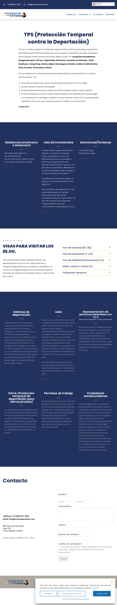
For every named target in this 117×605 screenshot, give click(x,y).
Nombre (63, 494)
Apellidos (79, 502)
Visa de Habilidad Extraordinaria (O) (83, 260)
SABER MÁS (46, 212)
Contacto (98, 14)
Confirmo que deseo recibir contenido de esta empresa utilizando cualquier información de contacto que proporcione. (85, 549)
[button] (86, 248)
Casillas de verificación (70, 544)
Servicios (83, 14)
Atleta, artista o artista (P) (77, 266)
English (98, 4)
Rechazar (48, 594)
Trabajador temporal (74, 272)
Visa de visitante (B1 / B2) (77, 247)
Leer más (95, 588)
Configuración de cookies (72, 594)
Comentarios (65, 506)
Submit (63, 559)
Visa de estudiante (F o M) (77, 253)
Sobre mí (71, 14)
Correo (62, 525)
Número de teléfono (69, 534)
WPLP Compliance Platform (81, 599)
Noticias (110, 14)
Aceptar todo (102, 594)
